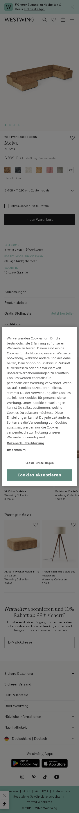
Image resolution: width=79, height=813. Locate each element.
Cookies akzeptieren (39, 475)
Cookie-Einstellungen (39, 462)
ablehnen (14, 427)
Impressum (16, 449)
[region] (39, 406)
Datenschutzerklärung (25, 443)
